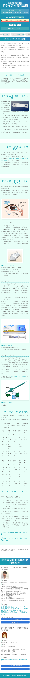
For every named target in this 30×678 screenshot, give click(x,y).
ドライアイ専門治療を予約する (15, 619)
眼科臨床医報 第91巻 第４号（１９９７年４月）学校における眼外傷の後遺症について (14, 606)
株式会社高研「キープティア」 (11, 345)
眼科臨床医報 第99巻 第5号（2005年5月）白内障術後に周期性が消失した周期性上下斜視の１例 (14, 609)
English (10, 24)
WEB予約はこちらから (15, 28)
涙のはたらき (6, 34)
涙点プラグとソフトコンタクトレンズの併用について (15, 539)
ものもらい (12, 158)
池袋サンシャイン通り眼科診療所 (18, 376)
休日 (3, 12)
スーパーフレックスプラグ (9, 265)
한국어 (18, 24)
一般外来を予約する (15, 622)
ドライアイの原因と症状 (18, 34)
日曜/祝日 (9, 12)
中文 (15, 24)
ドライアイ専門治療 (15, 5)
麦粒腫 (17, 158)
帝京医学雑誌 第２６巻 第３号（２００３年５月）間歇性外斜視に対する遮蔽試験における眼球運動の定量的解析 (14, 613)
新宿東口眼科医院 (15, 3)
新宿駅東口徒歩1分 (15, 10)
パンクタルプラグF (8, 402)
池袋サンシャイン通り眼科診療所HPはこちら (15, 20)
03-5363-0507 (18, 17)
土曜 (6, 12)
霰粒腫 (22, 158)
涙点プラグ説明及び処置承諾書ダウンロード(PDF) (15, 534)
